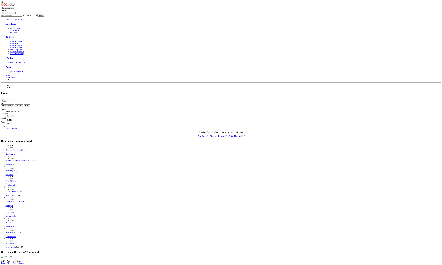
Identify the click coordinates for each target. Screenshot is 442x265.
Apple (8, 67)
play (7, 85)
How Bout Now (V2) (13, 233)
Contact (21, 263)
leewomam (9, 175)
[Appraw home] (8, 6)
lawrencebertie (11, 247)
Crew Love (10, 243)
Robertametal (10, 154)
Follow (4, 101)
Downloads (11, 24)
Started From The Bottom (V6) (17, 202)
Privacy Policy (12, 263)
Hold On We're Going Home (16, 150)
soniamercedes (11, 216)
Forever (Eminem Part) (14, 191)
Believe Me (10, 222)
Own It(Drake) (11, 181)
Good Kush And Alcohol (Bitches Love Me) (22, 160)
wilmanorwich (11, 237)
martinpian (9, 206)
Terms (3, 263)
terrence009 (10, 164)
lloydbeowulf (10, 185)
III (2, 2)
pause (8, 88)
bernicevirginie (6, 99)
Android (10, 37)
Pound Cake (10, 212)
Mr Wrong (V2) (11, 170)
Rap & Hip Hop (11, 128)
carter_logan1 (10, 195)
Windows (10, 58)
